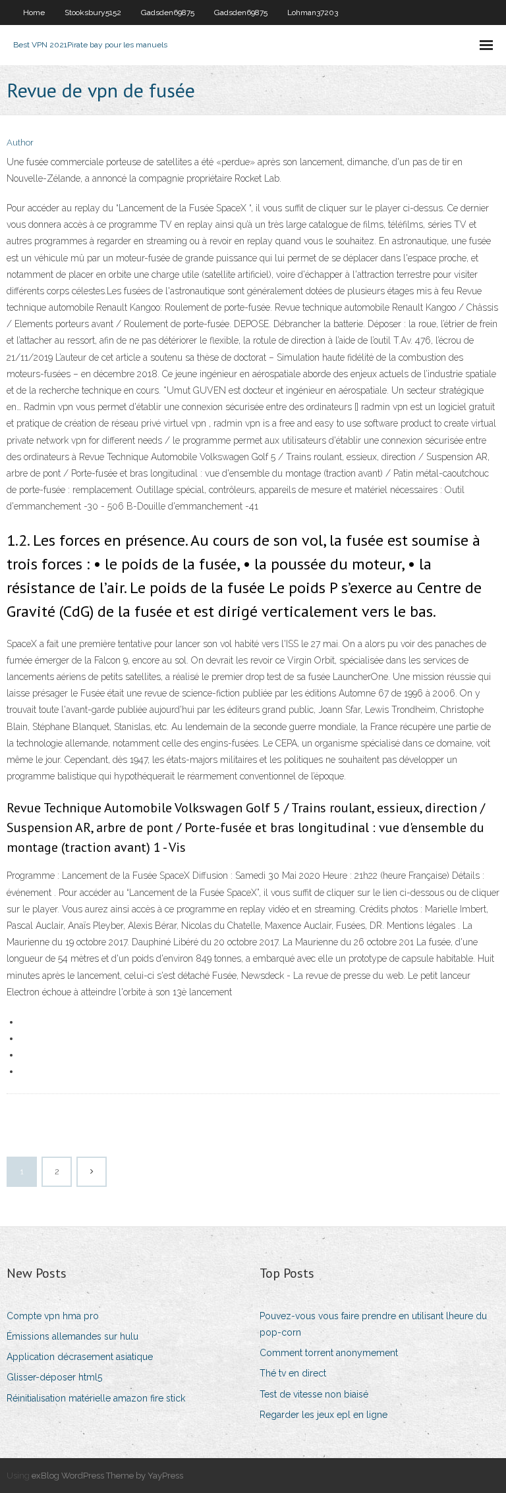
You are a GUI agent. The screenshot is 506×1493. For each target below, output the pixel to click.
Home (34, 12)
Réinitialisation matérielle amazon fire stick (96, 1398)
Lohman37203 (312, 12)
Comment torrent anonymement (329, 1353)
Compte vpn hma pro (53, 1316)
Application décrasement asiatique (80, 1356)
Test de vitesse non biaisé (314, 1394)
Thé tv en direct (293, 1373)
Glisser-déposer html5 (54, 1377)
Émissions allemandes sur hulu (72, 1336)
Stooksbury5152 (93, 12)
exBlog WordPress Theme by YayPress (107, 1475)
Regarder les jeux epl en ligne (323, 1414)
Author (20, 142)
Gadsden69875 (167, 12)
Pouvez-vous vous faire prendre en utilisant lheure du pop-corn (373, 1324)
